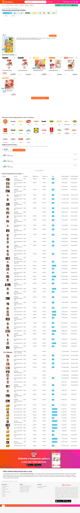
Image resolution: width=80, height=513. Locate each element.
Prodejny (22, 5)
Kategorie (27, 5)
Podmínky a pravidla (33, 505)
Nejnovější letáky (9, 5)
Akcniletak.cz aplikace (6, 491)
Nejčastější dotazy (5, 486)
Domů (3, 5)
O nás (3, 493)
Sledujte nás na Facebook (24, 487)
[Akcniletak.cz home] (7, 1)
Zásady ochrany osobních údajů (43, 505)
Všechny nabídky (7, 8)
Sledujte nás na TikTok (24, 491)
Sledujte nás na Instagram (24, 488)
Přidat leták (4, 494)
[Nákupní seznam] (77, 2)
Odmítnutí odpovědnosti (24, 505)
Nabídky (16, 5)
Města (31, 5)
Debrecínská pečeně (14, 8)
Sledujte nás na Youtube (24, 490)
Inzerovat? (4, 487)
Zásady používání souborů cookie (55, 505)
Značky (3, 490)
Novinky (3, 496)
